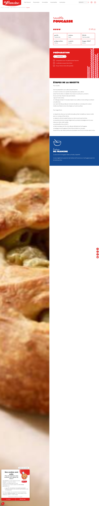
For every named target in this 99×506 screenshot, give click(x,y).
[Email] (94, 29)
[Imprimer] (90, 29)
